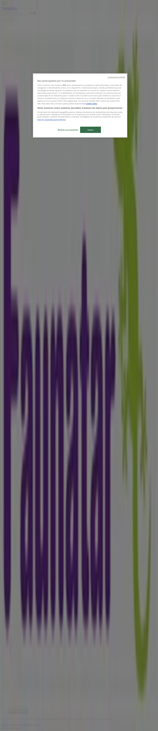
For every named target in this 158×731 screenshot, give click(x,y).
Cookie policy (91, 103)
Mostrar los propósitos (68, 129)
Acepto (90, 130)
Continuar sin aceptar (116, 77)
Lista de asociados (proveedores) (51, 120)
